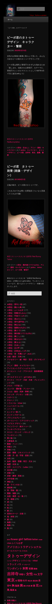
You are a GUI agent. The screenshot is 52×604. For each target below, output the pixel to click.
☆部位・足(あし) (22, 147)
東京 (33, 152)
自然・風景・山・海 (15, 496)
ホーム (10, 19)
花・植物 (10, 499)
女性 (9, 458)
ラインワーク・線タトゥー (18, 426)
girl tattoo (25, 539)
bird (8, 539)
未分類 (9, 470)
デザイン (16, 560)
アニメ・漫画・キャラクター (19, 365)
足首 (40, 586)
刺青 (25, 568)
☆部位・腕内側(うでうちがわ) (27, 265)
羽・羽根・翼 (12, 490)
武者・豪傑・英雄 (14, 475)
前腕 (31, 568)
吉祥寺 (27, 152)
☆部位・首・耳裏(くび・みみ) (19, 353)
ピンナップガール (14, 414)
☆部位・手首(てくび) (15, 315)
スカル (24, 551)
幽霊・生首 (11, 464)
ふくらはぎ (17, 542)
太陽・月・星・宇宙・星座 (18, 455)
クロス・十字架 (13, 385)
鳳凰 (9, 525)
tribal (9, 543)
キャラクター (32, 150)
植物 (20, 580)
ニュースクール (13, 406)
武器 (9, 472)
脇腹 (17, 585)
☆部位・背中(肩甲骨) (15, 321)
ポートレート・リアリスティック (20, 420)
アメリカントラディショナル (19, 368)
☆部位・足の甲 (13, 348)
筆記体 (30, 581)
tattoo (39, 267)
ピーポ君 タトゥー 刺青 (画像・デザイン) (20, 170)
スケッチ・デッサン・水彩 (18, 394)
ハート (9, 408)
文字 (40, 574)
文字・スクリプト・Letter (17, 467)
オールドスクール (14, 550)
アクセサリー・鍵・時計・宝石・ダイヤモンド (26, 359)
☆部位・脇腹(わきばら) (16, 327)
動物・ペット (12, 443)
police (23, 150)
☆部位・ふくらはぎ (15, 310)
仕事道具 (10, 441)
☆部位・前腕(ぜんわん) (16, 313)
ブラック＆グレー (14, 417)
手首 (35, 574)
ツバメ (9, 561)
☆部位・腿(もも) (14, 342)
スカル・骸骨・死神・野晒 (18, 391)
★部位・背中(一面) (15, 304)
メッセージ (26, 564)
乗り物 (9, 438)
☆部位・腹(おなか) (15, 339)
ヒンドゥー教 (12, 412)
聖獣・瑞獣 (11, 493)
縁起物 (9, 487)
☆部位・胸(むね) (14, 324)
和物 (9, 449)
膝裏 (38, 152)
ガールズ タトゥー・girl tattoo (19, 377)
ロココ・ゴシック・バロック (19, 432)
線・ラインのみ (13, 484)
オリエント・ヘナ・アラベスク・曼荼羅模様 (25, 371)
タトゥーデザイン (23, 555)
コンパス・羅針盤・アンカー (19, 388)
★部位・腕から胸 (14, 307)
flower (14, 539)
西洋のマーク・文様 (15, 513)
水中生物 (10, 478)
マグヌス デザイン (14, 423)
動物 (35, 568)
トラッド (12, 564)
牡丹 (25, 580)
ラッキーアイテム (14, 429)
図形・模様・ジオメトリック (19, 452)
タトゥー (10, 269)
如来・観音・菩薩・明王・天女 (19, 461)
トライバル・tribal (14, 403)
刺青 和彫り (12, 600)
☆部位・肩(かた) (14, 318)
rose (40, 539)
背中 (9, 585)
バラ (19, 564)
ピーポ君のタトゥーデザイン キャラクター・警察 (20, 41)
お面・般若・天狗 (14, 356)
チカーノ (10, 400)
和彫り (9, 446)
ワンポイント (12, 435)
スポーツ (10, 397)
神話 (9, 481)
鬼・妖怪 (10, 516)
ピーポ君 (20, 152)
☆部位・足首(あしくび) (16, 350)
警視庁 (26, 269)
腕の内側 (26, 586)
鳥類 (9, 522)
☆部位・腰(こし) (14, 336)
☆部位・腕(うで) (14, 330)
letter (35, 539)
